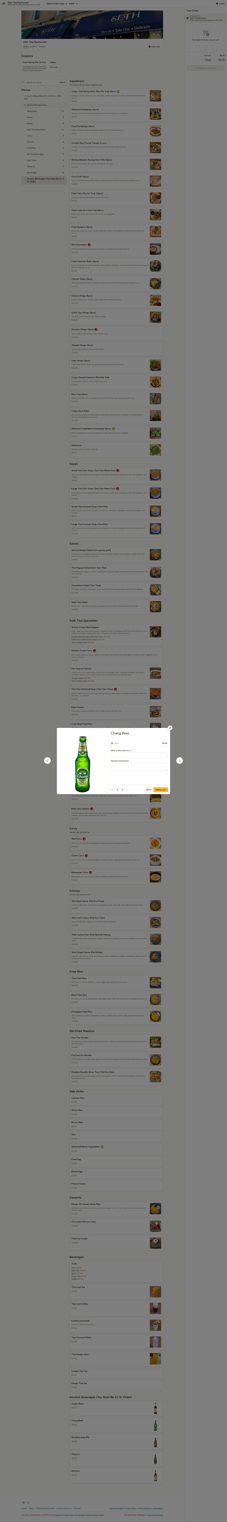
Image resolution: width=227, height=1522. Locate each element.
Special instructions (120, 761)
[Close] (170, 728)
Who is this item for (120, 750)
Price (116, 743)
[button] (47, 763)
